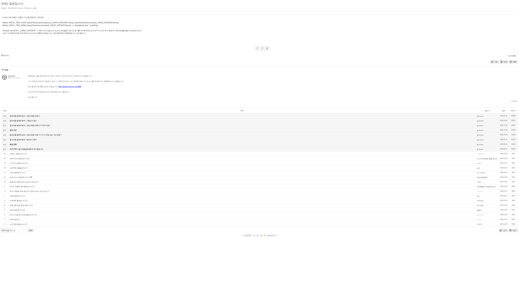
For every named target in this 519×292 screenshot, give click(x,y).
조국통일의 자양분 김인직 (486, 186)
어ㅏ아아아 (481, 173)
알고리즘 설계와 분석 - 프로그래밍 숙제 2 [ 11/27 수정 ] (30, 125)
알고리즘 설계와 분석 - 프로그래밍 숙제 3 (25, 116)
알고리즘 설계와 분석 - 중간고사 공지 (23, 139)
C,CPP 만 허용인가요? (17, 163)
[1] (26, 154)
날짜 (503, 111)
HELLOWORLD (482, 177)
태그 (514, 230)
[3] (24, 210)
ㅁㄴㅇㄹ (480, 215)
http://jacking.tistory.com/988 (69, 87)
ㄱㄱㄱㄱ (480, 191)
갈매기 (479, 210)
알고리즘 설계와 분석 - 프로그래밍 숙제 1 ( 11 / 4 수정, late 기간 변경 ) (35, 135)
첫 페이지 (248, 235)
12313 (479, 224)
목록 (514, 62)
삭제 (505, 62)
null (478, 168)
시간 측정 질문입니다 (17, 224)
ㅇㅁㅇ (479, 163)
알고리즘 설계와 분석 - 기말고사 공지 (23, 121)
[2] (37, 182)
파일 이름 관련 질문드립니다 (20, 205)
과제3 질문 (14, 219)
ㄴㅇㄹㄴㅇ (481, 154)
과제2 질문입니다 (16, 196)
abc (478, 196)
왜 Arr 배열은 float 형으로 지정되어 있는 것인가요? (28, 191)
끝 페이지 (271, 235)
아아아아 (480, 201)
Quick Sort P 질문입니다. (19, 177)
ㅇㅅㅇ (479, 219)
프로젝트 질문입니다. (17, 200)
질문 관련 (13, 130)
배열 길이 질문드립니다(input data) (22, 182)
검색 (30, 230)
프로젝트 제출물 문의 (17, 168)
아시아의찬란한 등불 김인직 (487, 158)
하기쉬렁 (480, 205)
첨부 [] (6, 55)
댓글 (515, 101)
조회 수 (513, 111)
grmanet (11, 76)
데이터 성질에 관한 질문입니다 (21, 186)
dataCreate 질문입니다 (18, 158)
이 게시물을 (512, 55)
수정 (496, 62)
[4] (28, 158)
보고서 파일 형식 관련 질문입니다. (22, 215)
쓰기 (505, 230)
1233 (479, 182)
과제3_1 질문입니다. (17, 154)
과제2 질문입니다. (12, 3)
